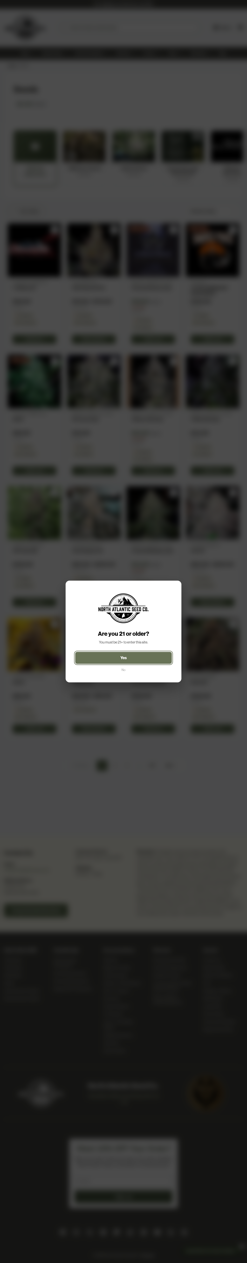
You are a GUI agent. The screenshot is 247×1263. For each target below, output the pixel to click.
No (123, 670)
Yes (123, 657)
